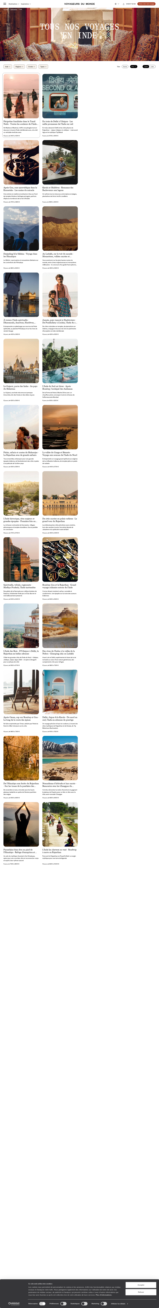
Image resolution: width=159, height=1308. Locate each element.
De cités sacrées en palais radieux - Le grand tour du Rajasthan (59, 520)
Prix (133, 67)
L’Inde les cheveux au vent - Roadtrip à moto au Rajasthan (59, 851)
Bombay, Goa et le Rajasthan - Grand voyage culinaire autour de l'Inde (59, 586)
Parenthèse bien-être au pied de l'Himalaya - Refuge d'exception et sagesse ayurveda (19, 851)
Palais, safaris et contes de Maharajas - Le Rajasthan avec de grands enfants (21, 453)
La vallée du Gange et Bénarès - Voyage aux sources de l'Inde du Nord (59, 453)
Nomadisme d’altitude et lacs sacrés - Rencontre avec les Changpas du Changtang (59, 785)
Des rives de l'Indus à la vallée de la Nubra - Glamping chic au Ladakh (58, 652)
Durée (125, 67)
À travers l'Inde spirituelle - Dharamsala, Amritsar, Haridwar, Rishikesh (18, 321)
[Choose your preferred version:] (116, 4)
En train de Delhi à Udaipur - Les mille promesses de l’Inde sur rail (57, 122)
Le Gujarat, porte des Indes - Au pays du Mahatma (20, 387)
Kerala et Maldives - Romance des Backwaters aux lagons (57, 188)
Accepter (141, 1285)
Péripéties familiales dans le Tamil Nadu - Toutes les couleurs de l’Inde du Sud (20, 123)
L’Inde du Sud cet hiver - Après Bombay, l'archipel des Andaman (57, 387)
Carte (146, 67)
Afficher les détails (118, 1304)
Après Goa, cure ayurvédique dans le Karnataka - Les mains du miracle (20, 188)
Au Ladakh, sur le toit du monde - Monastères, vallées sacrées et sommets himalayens (57, 255)
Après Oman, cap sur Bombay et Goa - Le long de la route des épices (21, 718)
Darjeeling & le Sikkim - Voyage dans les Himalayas (20, 255)
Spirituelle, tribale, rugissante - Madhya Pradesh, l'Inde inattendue (19, 586)
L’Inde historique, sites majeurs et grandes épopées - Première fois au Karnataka (19, 520)
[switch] (63, 1303)
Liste (152, 67)
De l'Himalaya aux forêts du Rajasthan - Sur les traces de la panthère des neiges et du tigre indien (21, 785)
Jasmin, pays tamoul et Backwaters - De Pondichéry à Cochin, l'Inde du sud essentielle (60, 321)
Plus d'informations (104, 1295)
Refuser (141, 1292)
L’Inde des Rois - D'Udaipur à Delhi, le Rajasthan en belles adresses (21, 652)
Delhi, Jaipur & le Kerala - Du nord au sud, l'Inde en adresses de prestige (59, 718)
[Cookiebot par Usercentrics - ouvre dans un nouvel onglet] (14, 1303)
